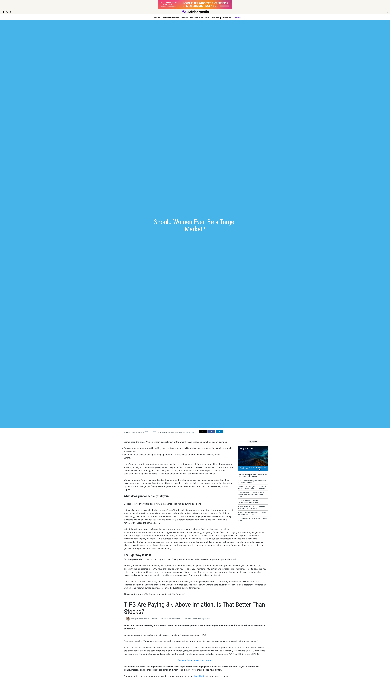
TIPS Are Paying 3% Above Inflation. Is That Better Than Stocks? (179, 619)
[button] (203, 431)
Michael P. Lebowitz (150, 619)
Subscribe (237, 18)
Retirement (215, 18)
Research (184, 18)
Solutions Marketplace (170, 18)
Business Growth (196, 18)
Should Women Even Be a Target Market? (171, 432)
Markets (157, 18)
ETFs (207, 18)
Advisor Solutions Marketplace (134, 432)
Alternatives (226, 18)
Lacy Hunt (199, 676)
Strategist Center (137, 619)
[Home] (195, 12)
